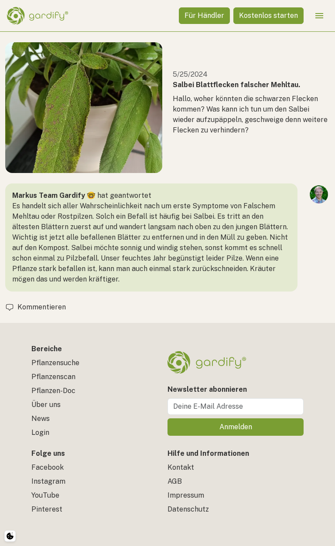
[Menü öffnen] (319, 15)
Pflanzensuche (55, 363)
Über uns (46, 404)
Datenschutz (188, 509)
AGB (175, 481)
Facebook (47, 467)
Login (40, 432)
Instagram (48, 481)
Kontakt (181, 467)
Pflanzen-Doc (53, 391)
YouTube (45, 495)
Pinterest (46, 509)
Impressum (186, 495)
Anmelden (235, 427)
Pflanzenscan (53, 377)
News (40, 418)
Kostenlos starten (268, 15)
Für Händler (204, 15)
